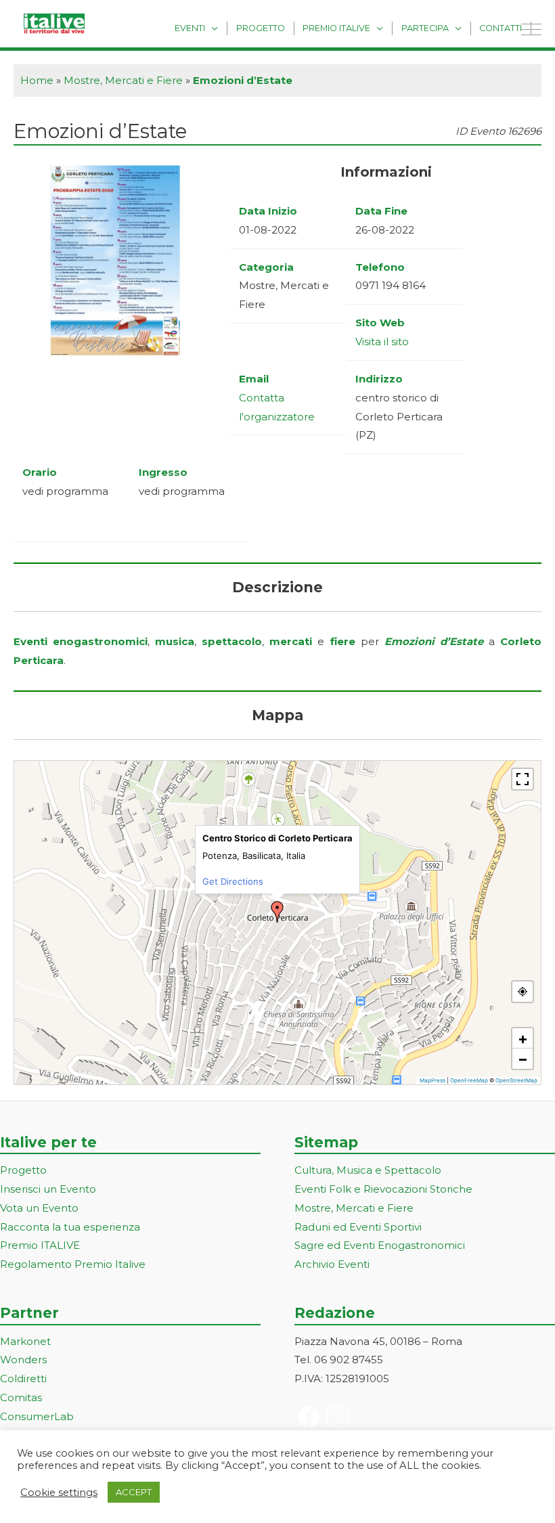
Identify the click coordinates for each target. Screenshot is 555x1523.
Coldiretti (23, 1378)
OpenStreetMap (516, 1080)
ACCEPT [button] (134, 1491)
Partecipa (425, 28)
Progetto (260, 28)
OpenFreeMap (469, 1080)
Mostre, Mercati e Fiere (123, 80)
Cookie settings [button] (58, 1492)
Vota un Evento (39, 1207)
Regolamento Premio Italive (73, 1264)
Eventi (190, 28)
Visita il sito (382, 341)
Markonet (25, 1341)
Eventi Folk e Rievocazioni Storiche (383, 1189)
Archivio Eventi (332, 1264)
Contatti (500, 28)
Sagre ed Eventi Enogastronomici (379, 1245)
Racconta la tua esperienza (70, 1226)
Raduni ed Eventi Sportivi (358, 1226)
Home (36, 80)
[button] (277, 912)
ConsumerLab (37, 1416)
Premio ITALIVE (40, 1245)
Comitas (21, 1397)
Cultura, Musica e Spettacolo (367, 1170)
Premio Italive (336, 28)
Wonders (23, 1359)
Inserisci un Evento (48, 1189)
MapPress (432, 1080)
